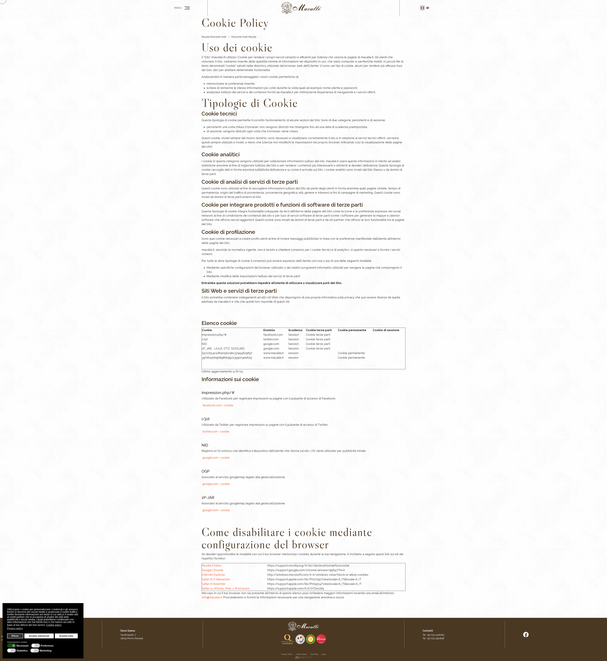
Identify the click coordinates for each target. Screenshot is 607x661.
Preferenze (47, 646)
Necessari (22, 646)
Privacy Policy (287, 654)
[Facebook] (526, 634)
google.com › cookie (216, 457)
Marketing (46, 650)
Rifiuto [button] (15, 636)
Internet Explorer (213, 574)
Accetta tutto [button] (66, 636)
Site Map (314, 654)
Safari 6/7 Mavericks (216, 579)
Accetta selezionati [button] (39, 636)
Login (323, 654)
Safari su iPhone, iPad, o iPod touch (225, 588)
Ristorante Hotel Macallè (243, 37)
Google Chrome (212, 570)
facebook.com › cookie (217, 405)
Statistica (22, 650)
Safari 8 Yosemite (213, 584)
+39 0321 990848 (435, 638)
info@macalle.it (212, 597)
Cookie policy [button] (53, 625)
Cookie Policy (301, 654)
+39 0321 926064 (435, 635)
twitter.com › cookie (215, 431)
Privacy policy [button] (15, 628)
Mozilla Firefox (212, 565)
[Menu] (187, 8)
